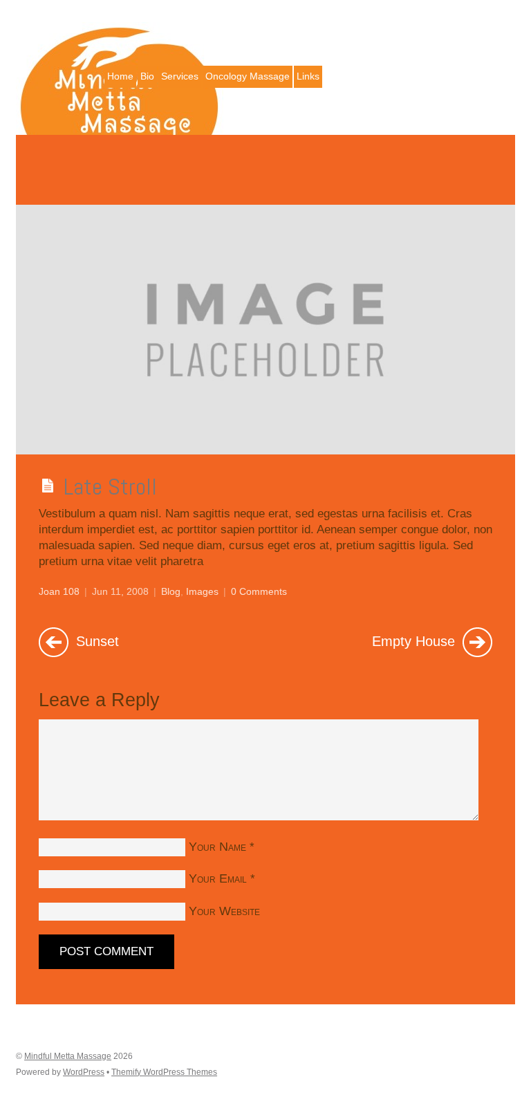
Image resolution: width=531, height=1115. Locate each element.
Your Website (224, 911)
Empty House (415, 640)
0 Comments (259, 591)
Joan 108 (59, 591)
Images (202, 591)
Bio (147, 76)
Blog (170, 591)
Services (179, 76)
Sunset (95, 640)
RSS (503, 24)
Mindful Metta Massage (67, 1056)
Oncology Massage (247, 76)
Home (120, 76)
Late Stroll (110, 486)
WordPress (83, 1072)
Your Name (217, 847)
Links (308, 76)
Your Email (218, 878)
